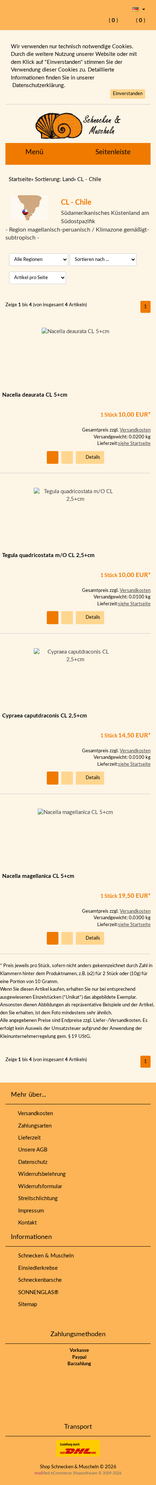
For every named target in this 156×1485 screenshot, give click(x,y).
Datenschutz (31, 1162)
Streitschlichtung (36, 1198)
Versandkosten (135, 430)
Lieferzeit (28, 1138)
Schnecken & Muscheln (44, 1256)
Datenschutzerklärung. (38, 85)
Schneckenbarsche (38, 1280)
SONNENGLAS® (36, 1292)
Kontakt (26, 1223)
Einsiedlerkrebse (36, 1268)
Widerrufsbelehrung (40, 1174)
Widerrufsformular (38, 1186)
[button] (139, 9)
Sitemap (26, 1304)
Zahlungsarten (33, 1126)
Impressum (29, 1211)
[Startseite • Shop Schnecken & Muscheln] (78, 125)
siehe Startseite (134, 443)
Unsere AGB (31, 1150)
